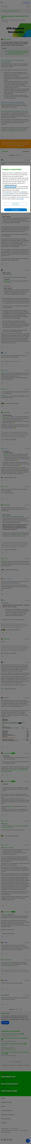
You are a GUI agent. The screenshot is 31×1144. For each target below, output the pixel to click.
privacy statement (9, 193)
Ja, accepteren (15, 209)
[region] (15, 189)
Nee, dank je (15, 204)
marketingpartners (10, 186)
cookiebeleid (23, 192)
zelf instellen (20, 199)
